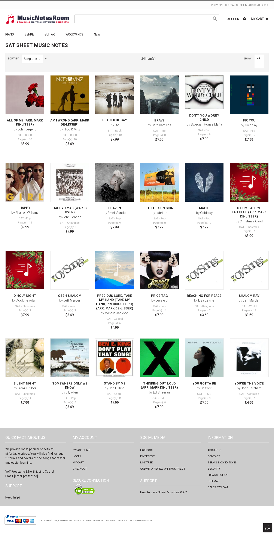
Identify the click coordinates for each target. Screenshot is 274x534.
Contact (214, 456)
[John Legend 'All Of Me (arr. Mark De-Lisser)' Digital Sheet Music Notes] (25, 94)
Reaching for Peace (204, 296)
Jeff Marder (71, 300)
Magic (204, 208)
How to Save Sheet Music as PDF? (163, 492)
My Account (81, 450)
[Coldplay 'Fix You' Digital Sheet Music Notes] (249, 94)
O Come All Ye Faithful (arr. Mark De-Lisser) (249, 212)
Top (268, 528)
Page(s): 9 (204, 134)
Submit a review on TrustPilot (162, 468)
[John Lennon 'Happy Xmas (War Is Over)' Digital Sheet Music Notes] (70, 182)
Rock (118, 130)
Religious (208, 306)
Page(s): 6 (249, 231)
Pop (163, 130)
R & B (28, 135)
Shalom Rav (249, 296)
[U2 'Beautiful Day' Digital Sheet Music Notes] (114, 94)
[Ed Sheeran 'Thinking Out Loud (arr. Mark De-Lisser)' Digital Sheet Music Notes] (159, 358)
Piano (9, 34)
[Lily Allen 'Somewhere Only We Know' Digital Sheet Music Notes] (70, 358)
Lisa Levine (206, 300)
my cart (78, 462)
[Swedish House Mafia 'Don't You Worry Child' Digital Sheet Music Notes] (204, 92)
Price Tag (159, 296)
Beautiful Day (114, 120)
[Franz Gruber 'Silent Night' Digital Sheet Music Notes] (25, 358)
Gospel (118, 318)
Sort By (13, 58)
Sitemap (213, 481)
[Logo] (37, 19)
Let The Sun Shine (159, 208)
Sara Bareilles (161, 125)
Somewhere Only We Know (69, 386)
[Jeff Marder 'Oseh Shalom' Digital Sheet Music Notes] (70, 270)
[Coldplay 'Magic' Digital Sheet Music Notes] (204, 182)
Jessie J (161, 300)
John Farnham (251, 388)
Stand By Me (114, 383)
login (77, 456)
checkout (80, 468)
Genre (29, 34)
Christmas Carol (251, 221)
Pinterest (147, 456)
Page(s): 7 (249, 135)
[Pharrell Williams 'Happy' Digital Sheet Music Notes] (25, 182)
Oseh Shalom (69, 296)
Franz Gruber (27, 388)
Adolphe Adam (26, 300)
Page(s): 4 (25, 398)
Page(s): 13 (115, 398)
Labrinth (161, 213)
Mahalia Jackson (116, 313)
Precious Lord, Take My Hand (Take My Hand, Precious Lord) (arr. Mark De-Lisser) (114, 302)
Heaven (114, 208)
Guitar (50, 34)
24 (258, 58)
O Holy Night (24, 296)
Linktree (146, 462)
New (97, 34)
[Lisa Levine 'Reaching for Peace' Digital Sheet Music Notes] (204, 270)
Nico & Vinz (72, 129)
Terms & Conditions (222, 462)
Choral (118, 393)
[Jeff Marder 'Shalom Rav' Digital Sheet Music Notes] (249, 270)
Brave (159, 120)
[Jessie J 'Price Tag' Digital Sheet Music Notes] (159, 270)
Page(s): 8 (159, 135)
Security (214, 468)
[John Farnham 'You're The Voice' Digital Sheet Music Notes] (249, 358)
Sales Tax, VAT (218, 487)
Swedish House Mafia (206, 124)
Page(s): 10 (25, 139)
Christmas (73, 222)
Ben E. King (116, 388)
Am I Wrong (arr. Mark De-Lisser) (69, 122)
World (73, 306)
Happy (24, 208)
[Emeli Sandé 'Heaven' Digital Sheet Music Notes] (114, 182)
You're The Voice (249, 383)
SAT (20, 135)
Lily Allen (72, 392)
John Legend (27, 129)
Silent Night (24, 383)
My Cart (257, 19)
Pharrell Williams (27, 212)
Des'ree (206, 388)
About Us (214, 450)
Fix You (249, 120)
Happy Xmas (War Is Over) (70, 210)
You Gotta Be (204, 383)
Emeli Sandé (117, 213)
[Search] (215, 19)
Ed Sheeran (161, 392)
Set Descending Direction (46, 59)
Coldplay (251, 125)
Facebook (147, 450)
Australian (253, 393)
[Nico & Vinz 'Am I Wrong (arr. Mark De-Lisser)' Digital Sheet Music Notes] (70, 94)
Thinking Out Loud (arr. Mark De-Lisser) (159, 386)
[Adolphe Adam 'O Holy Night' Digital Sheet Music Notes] (25, 270)
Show (247, 58)
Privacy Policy (218, 474)
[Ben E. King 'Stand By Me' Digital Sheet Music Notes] (114, 358)
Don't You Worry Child (204, 118)
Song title (30, 59)
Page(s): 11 (159, 310)
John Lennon (72, 217)
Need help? (12, 497)
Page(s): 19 (249, 310)
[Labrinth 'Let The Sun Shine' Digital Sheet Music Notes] (159, 182)
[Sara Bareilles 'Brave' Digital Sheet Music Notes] (159, 94)
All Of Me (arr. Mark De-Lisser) (25, 122)
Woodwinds (74, 34)
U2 (117, 125)
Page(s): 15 (25, 222)
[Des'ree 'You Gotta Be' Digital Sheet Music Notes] (204, 358)
